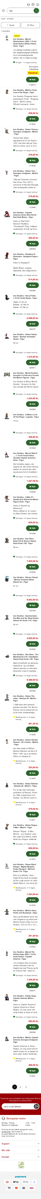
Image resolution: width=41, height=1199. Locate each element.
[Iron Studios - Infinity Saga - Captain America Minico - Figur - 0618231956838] (7, 997)
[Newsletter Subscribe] (36, 1106)
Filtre (32, 25)
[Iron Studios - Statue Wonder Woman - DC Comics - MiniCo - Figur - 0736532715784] (7, 741)
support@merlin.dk (11, 1134)
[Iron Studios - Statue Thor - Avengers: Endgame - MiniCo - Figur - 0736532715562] (7, 172)
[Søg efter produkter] (36, 10)
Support (6, 1143)
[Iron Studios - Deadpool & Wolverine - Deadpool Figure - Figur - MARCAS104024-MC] (7, 255)
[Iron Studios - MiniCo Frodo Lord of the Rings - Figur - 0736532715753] (7, 91)
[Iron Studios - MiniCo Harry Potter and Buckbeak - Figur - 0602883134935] (7, 912)
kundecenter (6, 1132)
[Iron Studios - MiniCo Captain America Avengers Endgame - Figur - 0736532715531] (7, 1039)
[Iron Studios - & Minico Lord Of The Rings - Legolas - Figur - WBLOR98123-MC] (7, 416)
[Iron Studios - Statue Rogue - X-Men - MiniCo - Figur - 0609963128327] (7, 826)
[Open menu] (3, 10)
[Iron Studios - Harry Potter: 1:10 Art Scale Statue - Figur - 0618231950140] (7, 297)
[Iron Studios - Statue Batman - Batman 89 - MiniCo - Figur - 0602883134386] (7, 785)
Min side (6, 1150)
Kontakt (5, 1156)
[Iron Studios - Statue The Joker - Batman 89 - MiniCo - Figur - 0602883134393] (7, 697)
